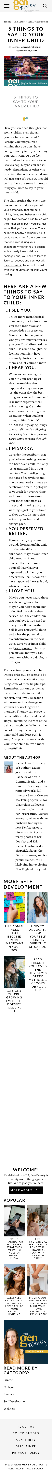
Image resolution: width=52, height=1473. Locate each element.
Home (7, 21)
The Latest (19, 21)
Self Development (37, 21)
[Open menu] (7, 6)
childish (16, 132)
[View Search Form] (45, 6)
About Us (26, 1426)
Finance (9, 1394)
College (9, 1387)
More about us (24, 1190)
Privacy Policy (26, 1452)
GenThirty (26, 1439)
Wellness (9, 1408)
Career (8, 1380)
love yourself (23, 648)
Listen (32, 514)
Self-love (15, 629)
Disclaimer (26, 1446)
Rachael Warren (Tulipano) (26, 47)
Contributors (26, 1433)
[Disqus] (26, 1052)
